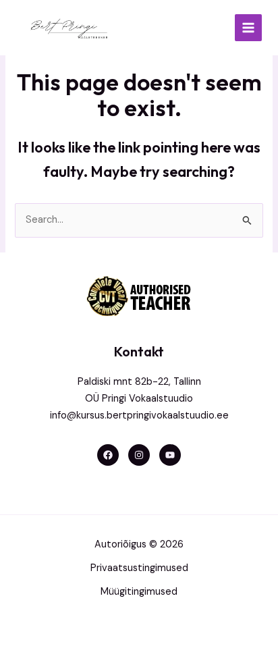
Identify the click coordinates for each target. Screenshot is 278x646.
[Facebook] (108, 455)
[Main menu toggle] (248, 27)
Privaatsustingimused (139, 568)
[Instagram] (139, 455)
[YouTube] (170, 455)
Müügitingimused (139, 591)
